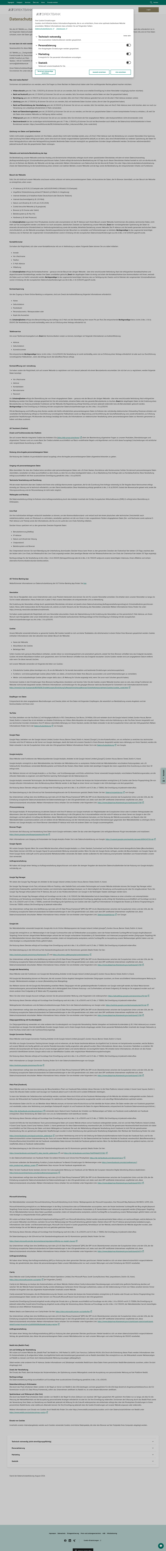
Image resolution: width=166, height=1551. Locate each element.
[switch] (128, 45)
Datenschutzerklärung (44, 28)
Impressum (60, 28)
